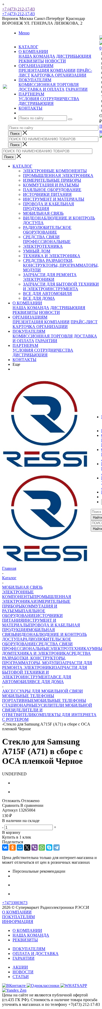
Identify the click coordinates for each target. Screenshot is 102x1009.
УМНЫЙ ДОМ (36, 251)
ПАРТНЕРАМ (25, 345)
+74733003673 (14, 902)
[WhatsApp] (42, 847)
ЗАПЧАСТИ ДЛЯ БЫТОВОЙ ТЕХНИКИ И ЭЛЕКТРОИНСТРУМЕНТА (61, 286)
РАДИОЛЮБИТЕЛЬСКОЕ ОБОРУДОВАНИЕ (47, 229)
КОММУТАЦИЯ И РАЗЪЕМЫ (51, 185)
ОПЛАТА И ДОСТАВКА (36, 953)
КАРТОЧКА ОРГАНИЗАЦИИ (58, 75)
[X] (27, 847)
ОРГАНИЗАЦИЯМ (30, 317)
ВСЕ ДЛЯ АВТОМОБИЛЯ (47, 293)
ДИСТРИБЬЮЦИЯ (73, 56)
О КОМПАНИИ (27, 303)
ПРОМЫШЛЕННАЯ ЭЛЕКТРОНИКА (58, 175)
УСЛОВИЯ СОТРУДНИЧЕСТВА (49, 98)
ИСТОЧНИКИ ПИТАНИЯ (47, 194)
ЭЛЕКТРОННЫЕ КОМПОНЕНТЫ (55, 171)
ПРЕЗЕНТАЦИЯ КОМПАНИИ (47, 70)
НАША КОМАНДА (37, 56)
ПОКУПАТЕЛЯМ (29, 331)
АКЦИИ (20, 967)
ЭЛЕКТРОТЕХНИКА (43, 246)
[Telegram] (56, 847)
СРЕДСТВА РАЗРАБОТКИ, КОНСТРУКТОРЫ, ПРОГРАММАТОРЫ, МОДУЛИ (61, 265)
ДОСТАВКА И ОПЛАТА (42, 89)
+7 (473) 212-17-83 (18, 9)
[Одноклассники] (12, 847)
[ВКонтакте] (5, 847)
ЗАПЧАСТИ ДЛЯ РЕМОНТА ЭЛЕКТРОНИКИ (50, 277)
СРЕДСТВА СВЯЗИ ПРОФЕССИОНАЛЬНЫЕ (47, 239)
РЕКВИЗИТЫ (31, 61)
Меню (24, 33)
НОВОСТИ (55, 61)
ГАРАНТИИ (77, 89)
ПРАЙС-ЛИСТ (84, 322)
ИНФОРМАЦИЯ (17, 921)
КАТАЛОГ (22, 166)
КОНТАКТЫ (24, 359)
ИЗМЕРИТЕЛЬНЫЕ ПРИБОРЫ (52, 180)
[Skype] (49, 847)
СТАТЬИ (21, 976)
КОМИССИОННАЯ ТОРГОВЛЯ (49, 84)
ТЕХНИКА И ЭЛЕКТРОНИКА (51, 256)
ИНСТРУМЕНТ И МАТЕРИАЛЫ (53, 199)
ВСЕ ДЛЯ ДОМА (39, 298)
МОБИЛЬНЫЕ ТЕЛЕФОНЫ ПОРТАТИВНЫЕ (28, 698)
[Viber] (34, 847)
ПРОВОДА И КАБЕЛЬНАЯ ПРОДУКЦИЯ (48, 206)
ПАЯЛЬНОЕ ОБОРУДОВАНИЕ (52, 189)
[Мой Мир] (20, 847)
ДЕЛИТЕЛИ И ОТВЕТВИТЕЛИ (22, 712)
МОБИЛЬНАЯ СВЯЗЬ (43, 213)
